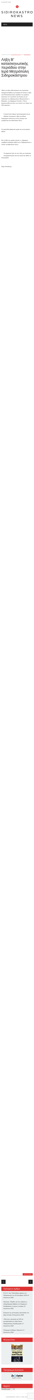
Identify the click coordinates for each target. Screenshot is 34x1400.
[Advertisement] (17, 38)
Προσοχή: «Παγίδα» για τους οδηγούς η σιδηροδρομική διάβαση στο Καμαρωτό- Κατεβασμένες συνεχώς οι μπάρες (15, 1304)
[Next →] (30, 1282)
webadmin (27, 54)
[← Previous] (3, 1282)
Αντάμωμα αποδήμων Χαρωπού (13, 1330)
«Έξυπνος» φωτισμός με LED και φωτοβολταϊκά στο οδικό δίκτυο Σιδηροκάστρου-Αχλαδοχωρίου (13, 1321)
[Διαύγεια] (17, 1376)
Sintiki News (28, 1274)
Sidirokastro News (17, 14)
